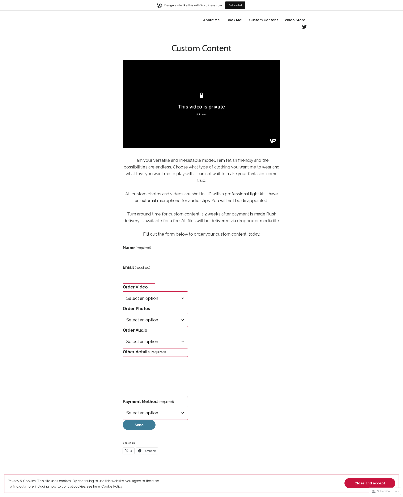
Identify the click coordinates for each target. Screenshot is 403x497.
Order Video (135, 287)
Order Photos (136, 308)
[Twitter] (304, 26)
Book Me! (234, 20)
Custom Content (263, 20)
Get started (235, 5)
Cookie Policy (112, 486)
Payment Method (148, 401)
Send (139, 425)
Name (137, 247)
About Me (211, 20)
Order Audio (135, 330)
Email (136, 267)
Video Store (295, 20)
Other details (144, 351)
